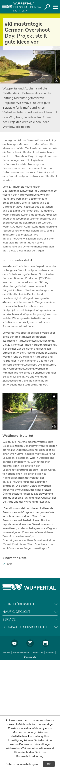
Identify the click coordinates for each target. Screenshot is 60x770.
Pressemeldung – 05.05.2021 (27, 9)
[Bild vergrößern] (30, 411)
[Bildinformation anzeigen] (56, 79)
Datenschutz (30, 657)
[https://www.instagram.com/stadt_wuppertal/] (30, 643)
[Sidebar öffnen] (55, 6)
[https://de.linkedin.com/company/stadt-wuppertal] (45, 643)
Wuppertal (22, 3)
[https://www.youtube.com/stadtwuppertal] (14, 643)
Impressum (38, 652)
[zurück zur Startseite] (7, 6)
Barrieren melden (21, 652)
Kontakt (6, 652)
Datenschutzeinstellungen (22, 764)
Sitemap (50, 652)
